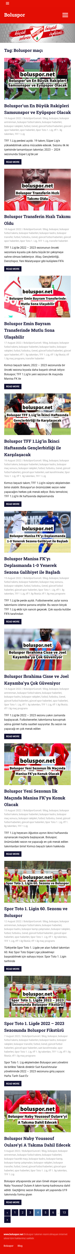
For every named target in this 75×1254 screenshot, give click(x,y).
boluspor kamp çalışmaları (36, 929)
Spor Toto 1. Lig (44, 130)
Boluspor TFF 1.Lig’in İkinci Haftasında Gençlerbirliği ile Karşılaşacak (32, 447)
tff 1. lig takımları (29, 354)
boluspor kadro (47, 233)
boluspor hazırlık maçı (16, 1158)
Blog (45, 118)
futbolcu (25, 237)
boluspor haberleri (52, 122)
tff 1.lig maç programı (53, 593)
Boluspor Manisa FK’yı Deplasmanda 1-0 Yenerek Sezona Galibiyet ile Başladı (32, 565)
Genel (34, 126)
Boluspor (14, 15)
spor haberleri (27, 130)
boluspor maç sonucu (51, 582)
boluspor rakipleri (13, 126)
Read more (13, 162)
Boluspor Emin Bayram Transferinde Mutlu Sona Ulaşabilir (29, 330)
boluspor (53, 118)
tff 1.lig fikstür (57, 354)
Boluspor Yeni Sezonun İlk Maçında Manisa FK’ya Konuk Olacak (34, 797)
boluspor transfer (23, 1044)
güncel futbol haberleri (51, 126)
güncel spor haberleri (33, 472)
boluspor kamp (54, 1158)
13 (64, 1212)
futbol (27, 126)
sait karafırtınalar (54, 472)
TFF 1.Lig (20, 134)
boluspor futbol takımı (29, 122)
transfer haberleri (58, 241)
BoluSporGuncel (32, 118)
